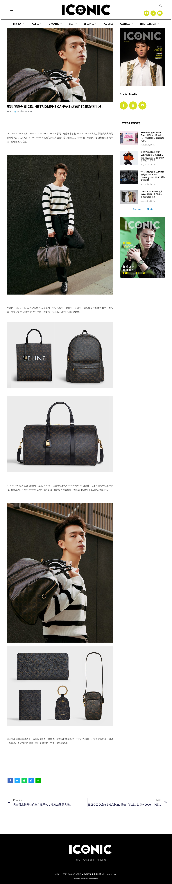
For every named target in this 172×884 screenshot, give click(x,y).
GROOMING (54, 24)
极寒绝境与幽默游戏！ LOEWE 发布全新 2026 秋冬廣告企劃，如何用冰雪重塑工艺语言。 (152, 156)
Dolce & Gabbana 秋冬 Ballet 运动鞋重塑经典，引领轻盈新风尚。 (152, 194)
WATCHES (108, 24)
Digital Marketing (93, 878)
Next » (150, 209)
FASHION (17, 24)
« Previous (136, 209)
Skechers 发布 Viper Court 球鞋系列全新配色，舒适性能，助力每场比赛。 (152, 136)
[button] (11, 9)
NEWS (9, 111)
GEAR (71, 24)
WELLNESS (125, 24)
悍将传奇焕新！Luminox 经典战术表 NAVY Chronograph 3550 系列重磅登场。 (153, 175)
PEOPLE (35, 24)
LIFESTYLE (89, 24)
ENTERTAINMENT (148, 24)
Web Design (84, 878)
